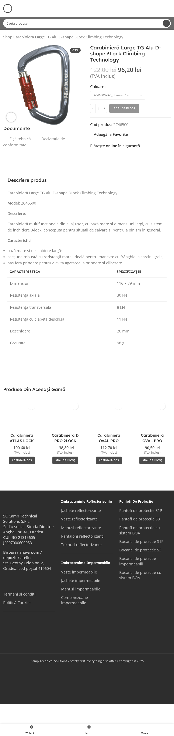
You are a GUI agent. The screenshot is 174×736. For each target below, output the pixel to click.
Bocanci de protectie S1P (141, 541)
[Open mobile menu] (7, 8)
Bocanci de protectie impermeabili (137, 561)
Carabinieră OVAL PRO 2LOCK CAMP (108, 440)
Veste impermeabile (79, 572)
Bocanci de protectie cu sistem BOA (140, 575)
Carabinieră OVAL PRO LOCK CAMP (152, 440)
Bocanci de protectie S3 (140, 549)
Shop (7, 36)
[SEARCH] (166, 23)
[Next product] (168, 37)
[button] (22, 460)
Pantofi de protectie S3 (139, 519)
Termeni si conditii (19, 594)
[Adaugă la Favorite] (31, 406)
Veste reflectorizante (79, 519)
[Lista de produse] (163, 37)
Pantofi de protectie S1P (140, 510)
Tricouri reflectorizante (81, 544)
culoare (97, 86)
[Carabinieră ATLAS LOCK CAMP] (21, 415)
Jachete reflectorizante (81, 510)
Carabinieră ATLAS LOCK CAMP (22, 440)
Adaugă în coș (124, 108)
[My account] (169, 8)
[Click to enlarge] (11, 117)
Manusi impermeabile (80, 589)
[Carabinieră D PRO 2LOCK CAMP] (65, 415)
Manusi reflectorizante (81, 527)
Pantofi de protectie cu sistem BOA (139, 530)
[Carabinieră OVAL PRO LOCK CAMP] (152, 415)
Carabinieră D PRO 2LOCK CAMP (65, 440)
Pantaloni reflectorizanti (82, 536)
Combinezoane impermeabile (74, 600)
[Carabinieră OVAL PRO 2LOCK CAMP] (108, 415)
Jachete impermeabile (80, 580)
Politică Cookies (17, 602)
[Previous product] (158, 37)
